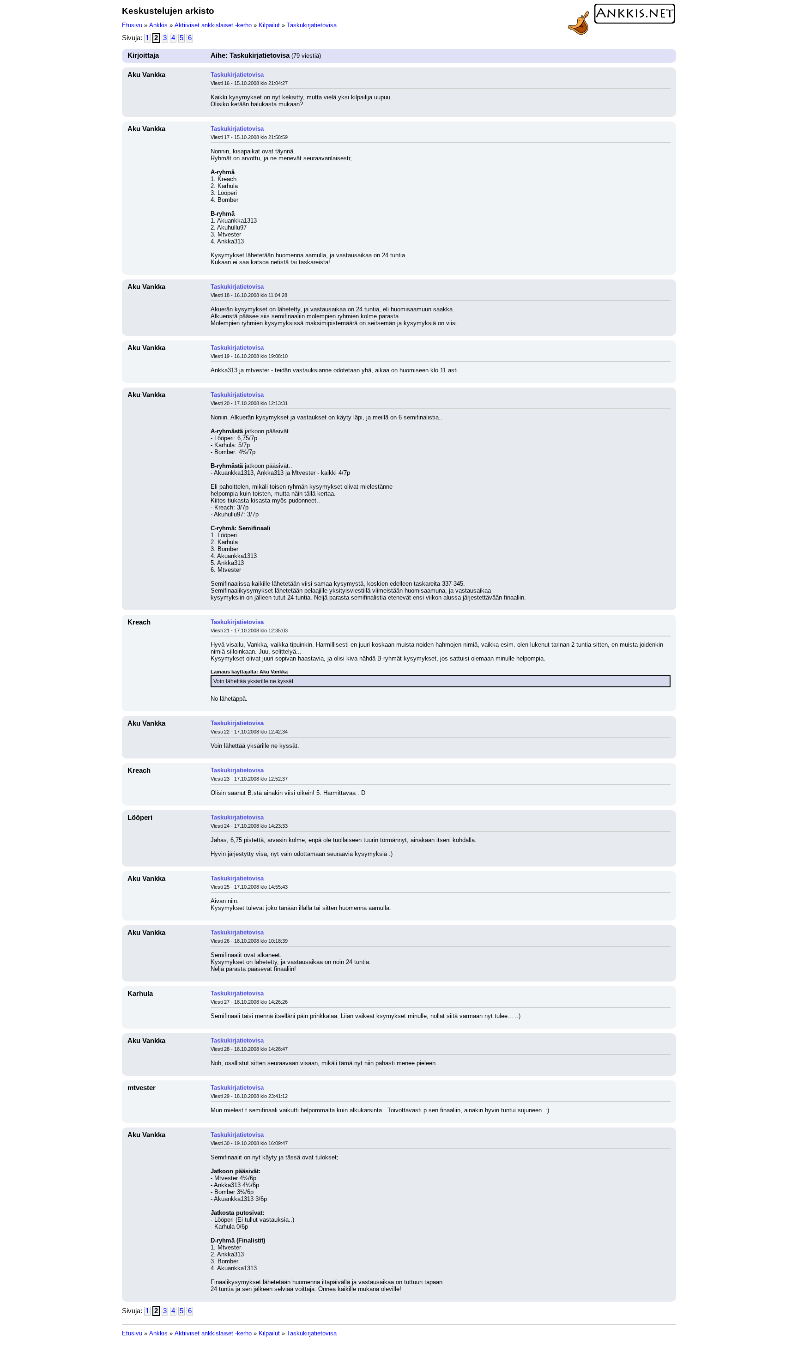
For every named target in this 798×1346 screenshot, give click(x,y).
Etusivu (132, 25)
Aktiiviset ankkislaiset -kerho (213, 25)
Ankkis (158, 25)
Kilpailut (269, 25)
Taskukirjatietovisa (312, 25)
